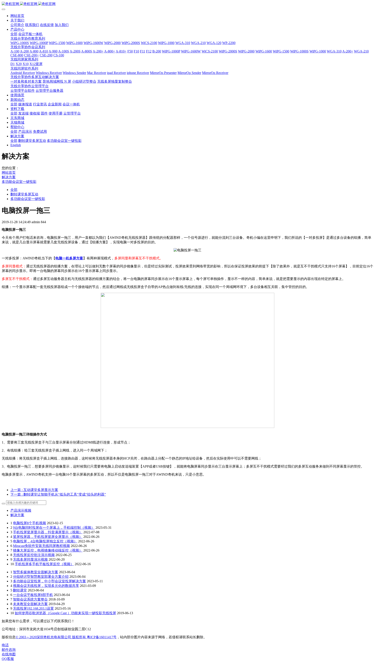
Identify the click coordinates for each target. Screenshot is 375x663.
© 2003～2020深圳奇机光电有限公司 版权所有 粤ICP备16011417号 (66, 637)
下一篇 (58, 494)
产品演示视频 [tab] (20, 510)
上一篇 (34, 490)
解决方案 (9, 177)
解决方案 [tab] (17, 515)
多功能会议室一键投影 (19, 181)
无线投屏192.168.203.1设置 (33, 608)
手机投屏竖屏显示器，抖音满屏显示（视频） (47, 532)
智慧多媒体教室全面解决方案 (35, 572)
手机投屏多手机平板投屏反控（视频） (44, 564)
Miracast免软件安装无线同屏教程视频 (41, 546)
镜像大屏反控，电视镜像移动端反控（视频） (47, 550)
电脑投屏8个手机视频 (29, 523)
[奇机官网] (187, 4)
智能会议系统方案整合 (30, 599)
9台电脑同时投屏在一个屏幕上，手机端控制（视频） (54, 527)
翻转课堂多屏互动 (24, 194)
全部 (13, 34)
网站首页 (17, 16)
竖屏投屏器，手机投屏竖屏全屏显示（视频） (47, 537)
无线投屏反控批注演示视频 (34, 555)
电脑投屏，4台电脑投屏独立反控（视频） (45, 541)
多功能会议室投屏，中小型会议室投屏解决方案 (49, 581)
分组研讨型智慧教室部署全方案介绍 (41, 576)
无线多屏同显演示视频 (30, 559)
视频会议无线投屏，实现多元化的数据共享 (46, 586)
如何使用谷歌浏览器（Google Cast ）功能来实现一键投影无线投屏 (65, 613)
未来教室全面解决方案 (30, 604)
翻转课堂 (20, 590)
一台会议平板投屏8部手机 (33, 595)
